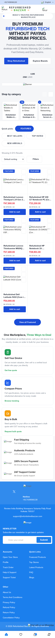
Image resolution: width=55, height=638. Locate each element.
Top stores (34, 562)
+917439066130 (10, 2)
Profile (5, 562)
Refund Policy (9, 607)
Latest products (36, 567)
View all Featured (27, 322)
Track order (8, 567)
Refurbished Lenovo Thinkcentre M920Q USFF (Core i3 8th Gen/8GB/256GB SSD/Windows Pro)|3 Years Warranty (13, 247)
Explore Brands (40, 61)
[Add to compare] (24, 177)
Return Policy (9, 612)
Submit (44, 540)
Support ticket (9, 577)
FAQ (31, 572)
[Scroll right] (50, 94)
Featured (26, 129)
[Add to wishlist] (24, 172)
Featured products (37, 557)
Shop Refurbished (16, 61)
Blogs (31, 577)
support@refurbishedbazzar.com (27, 516)
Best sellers (14, 136)
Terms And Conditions (12, 597)
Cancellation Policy (11, 617)
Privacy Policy (9, 602)
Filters (36, 159)
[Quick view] (24, 182)
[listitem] (10, 110)
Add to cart (14, 212)
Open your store (10, 557)
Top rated (37, 136)
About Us (7, 592)
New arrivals (14, 143)
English (48, 2)
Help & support (9, 572)
